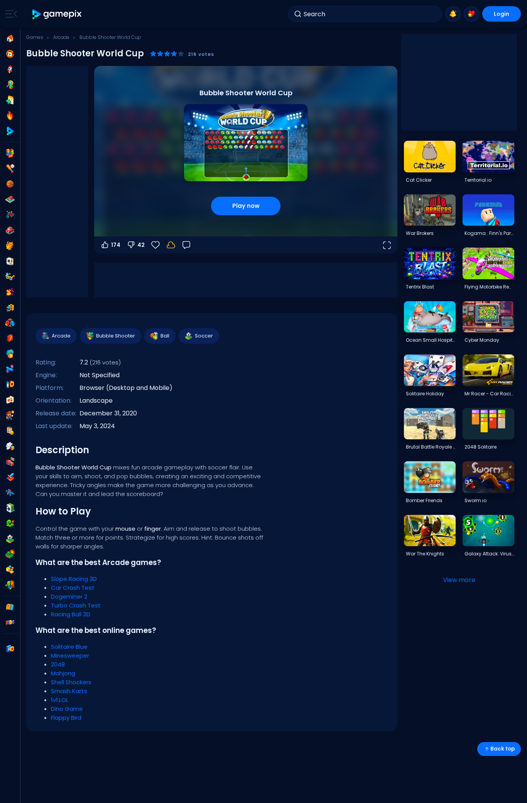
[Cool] (10, 276)
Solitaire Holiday (425, 393)
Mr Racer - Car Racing (489, 393)
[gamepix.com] (57, 14)
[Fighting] (10, 323)
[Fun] (10, 353)
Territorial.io (478, 180)
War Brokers (420, 233)
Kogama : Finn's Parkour (489, 233)
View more (459, 579)
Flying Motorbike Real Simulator (489, 286)
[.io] (10, 384)
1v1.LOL (59, 700)
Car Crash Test (73, 588)
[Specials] (10, 131)
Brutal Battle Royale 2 (430, 447)
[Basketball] (10, 184)
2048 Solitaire (481, 447)
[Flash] (10, 338)
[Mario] (10, 415)
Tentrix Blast (420, 286)
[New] (10, 100)
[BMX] (10, 215)
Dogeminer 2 (69, 596)
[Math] (10, 431)
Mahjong (63, 673)
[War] (10, 554)
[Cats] (10, 245)
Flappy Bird (66, 718)
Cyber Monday (482, 340)
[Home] (10, 38)
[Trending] (10, 115)
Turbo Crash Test (76, 605)
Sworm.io (475, 500)
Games (34, 37)
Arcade (61, 37)
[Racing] (10, 461)
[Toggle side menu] (9, 14)
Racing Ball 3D (70, 614)
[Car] (10, 230)
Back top (502, 748)
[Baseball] (10, 168)
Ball (164, 335)
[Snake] (10, 523)
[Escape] (10, 307)
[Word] (10, 569)
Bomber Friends (424, 500)
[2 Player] (10, 153)
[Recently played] (10, 54)
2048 (58, 664)
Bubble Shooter (115, 335)
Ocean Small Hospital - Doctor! (430, 340)
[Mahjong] (10, 400)
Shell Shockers (71, 682)
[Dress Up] (10, 292)
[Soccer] (10, 539)
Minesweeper (70, 655)
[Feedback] (186, 245)
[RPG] (10, 477)
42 (141, 245)
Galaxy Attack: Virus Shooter (489, 553)
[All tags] (10, 607)
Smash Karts (69, 691)
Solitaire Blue (69, 647)
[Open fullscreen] (386, 245)
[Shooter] (10, 492)
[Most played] (10, 69)
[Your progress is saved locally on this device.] (171, 245)
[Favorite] (471, 14)
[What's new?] (453, 14)
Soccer (204, 335)
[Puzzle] (10, 446)
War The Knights (425, 553)
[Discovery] (10, 85)
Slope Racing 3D (74, 579)
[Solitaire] (10, 508)
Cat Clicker (419, 180)
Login (501, 14)
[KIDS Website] (10, 622)
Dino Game (67, 709)
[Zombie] (10, 585)
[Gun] (10, 369)
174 (115, 245)
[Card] (10, 261)
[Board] (10, 199)
